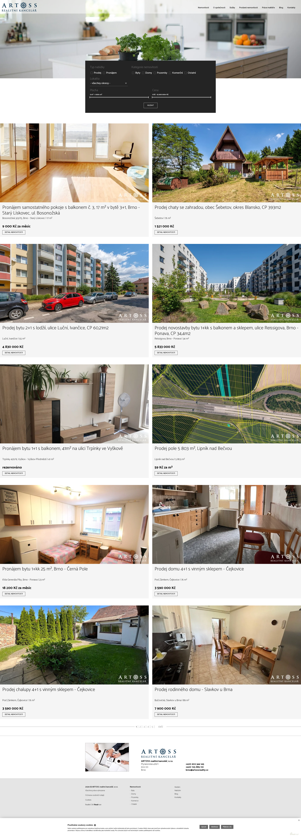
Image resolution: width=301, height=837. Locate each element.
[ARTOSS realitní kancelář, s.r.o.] (19, 7)
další (160, 727)
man (97, 804)
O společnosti (219, 21)
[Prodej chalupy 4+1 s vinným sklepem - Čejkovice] (74, 644)
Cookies (88, 800)
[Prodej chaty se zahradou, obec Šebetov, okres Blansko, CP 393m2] (226, 162)
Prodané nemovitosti (248, 21)
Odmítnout (214, 827)
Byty (137, 73)
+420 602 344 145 (195, 764)
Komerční (177, 73)
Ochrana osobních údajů (94, 795)
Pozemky (162, 73)
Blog (281, 21)
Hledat (150, 105)
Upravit (203, 827)
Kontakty (291, 21)
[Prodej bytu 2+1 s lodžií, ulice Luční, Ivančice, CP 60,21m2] (74, 283)
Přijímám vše (227, 827)
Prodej (97, 73)
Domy (148, 73)
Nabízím (178, 790)
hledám (177, 787)
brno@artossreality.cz (197, 770)
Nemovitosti (203, 21)
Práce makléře (268, 21)
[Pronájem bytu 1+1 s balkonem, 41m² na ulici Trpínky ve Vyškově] (74, 403)
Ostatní (192, 73)
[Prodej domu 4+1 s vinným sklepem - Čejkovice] (226, 524)
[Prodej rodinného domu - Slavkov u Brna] (226, 644)
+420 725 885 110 (195, 767)
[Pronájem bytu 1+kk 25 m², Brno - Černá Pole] (74, 524)
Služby (232, 21)
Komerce (134, 800)
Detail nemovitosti (14, 232)
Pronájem (111, 73)
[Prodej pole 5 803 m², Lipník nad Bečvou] (226, 403)
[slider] (148, 97)
